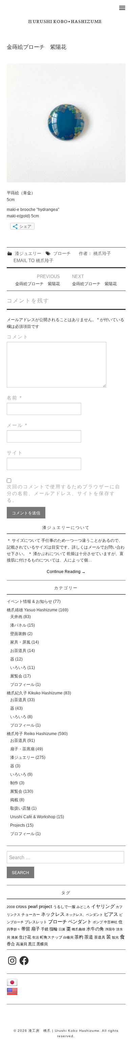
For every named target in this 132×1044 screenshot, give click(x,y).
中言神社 (110, 922)
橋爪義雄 (78, 929)
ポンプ (98, 922)
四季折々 (13, 929)
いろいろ (18, 667)
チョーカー (30, 914)
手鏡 (44, 929)
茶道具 (99, 937)
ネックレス (53, 914)
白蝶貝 (68, 937)
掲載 (14, 799)
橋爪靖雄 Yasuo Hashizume (32, 610)
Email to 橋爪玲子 (33, 260)
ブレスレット (36, 922)
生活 (35, 937)
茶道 (88, 937)
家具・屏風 (20, 642)
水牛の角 (95, 928)
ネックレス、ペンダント (84, 915)
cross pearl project (34, 906)
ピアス (111, 914)
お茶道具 (18, 650)
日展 (62, 929)
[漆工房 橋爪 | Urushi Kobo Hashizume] (66, 21)
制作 (14, 783)
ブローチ (62, 253)
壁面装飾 (18, 633)
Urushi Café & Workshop (33, 816)
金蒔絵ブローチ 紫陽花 (37, 283)
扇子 (35, 928)
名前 (14, 397)
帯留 (25, 928)
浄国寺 (110, 929)
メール (17, 425)
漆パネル (18, 625)
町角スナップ (51, 937)
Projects (17, 825)
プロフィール (22, 684)
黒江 (32, 944)
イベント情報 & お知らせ (29, 601)
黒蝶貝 (42, 944)
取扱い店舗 (20, 808)
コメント (17, 336)
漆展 (14, 937)
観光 (115, 937)
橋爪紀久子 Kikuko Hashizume (35, 693)
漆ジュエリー (28, 253)
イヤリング (103, 906)
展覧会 (16, 676)
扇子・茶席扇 (22, 749)
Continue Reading (66, 571)
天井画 (16, 616)
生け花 (25, 937)
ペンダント (80, 921)
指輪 (53, 929)
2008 (11, 907)
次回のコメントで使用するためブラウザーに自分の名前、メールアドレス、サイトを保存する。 (63, 493)
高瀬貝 (21, 944)
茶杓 (78, 937)
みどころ (83, 907)
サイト (15, 452)
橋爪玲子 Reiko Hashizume (32, 733)
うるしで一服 (64, 907)
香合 (11, 944)
